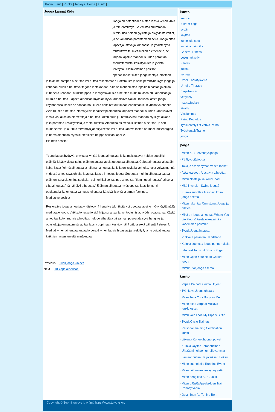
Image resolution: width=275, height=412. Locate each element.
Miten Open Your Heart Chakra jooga (202, 259)
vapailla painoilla (192, 46)
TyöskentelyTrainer (193, 130)
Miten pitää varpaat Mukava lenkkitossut (200, 306)
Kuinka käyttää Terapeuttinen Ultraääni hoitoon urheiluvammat (203, 348)
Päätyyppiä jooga (193, 159)
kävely (185, 108)
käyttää (185, 35)
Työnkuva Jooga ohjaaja (198, 290)
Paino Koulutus (191, 119)
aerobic (185, 18)
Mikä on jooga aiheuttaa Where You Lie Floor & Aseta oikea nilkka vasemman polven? (205, 219)
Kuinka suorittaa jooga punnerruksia (206, 243)
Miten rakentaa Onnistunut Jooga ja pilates (205, 206)
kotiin (49, 4)
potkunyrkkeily (190, 57)
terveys (80, 4)
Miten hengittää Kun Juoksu (200, 376)
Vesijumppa (188, 113)
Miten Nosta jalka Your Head (201, 179)
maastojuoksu (190, 102)
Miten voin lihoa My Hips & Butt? (203, 315)
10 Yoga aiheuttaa (66, 269)
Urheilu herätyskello (194, 80)
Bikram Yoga (189, 23)
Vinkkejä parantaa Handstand (201, 237)
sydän (185, 29)
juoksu (185, 68)
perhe (91, 4)
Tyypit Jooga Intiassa (196, 230)
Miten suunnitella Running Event (203, 363)
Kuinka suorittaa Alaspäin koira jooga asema (202, 195)
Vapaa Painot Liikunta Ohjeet (201, 284)
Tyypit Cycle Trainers (196, 321)
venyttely (186, 97)
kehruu (185, 74)
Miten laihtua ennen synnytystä (202, 370)
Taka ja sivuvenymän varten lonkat (204, 166)
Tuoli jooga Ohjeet (71, 263)
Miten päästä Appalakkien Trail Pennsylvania (202, 386)
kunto (101, 4)
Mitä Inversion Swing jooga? (200, 185)
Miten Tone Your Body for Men (201, 297)
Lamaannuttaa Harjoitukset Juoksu (205, 357)
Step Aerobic (189, 91)
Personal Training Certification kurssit (202, 330)
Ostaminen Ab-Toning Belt (199, 394)
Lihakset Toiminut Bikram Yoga (202, 250)
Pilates (185, 63)
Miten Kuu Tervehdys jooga (200, 152)
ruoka (68, 4)
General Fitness (191, 52)
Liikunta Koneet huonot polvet (201, 339)
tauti (58, 4)
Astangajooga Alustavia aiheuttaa (204, 172)
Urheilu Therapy (191, 85)
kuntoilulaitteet (190, 40)
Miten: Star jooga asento (198, 268)
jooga (184, 136)
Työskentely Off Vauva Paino (200, 125)
